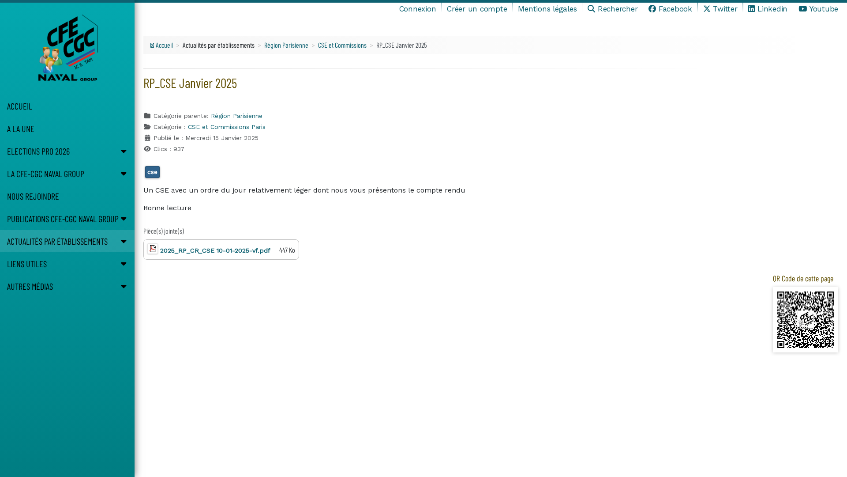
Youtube (824, 8)
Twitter (725, 8)
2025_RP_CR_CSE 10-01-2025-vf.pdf (214, 250)
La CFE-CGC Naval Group (45, 173)
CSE (152, 171)
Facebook (675, 8)
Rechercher (617, 8)
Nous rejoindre (33, 196)
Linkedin (772, 8)
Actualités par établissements (57, 241)
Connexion (417, 8)
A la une (20, 128)
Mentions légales (547, 8)
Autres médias (30, 286)
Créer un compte (477, 8)
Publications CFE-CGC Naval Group (63, 218)
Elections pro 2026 (38, 151)
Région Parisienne (236, 115)
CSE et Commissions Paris (227, 126)
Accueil (19, 106)
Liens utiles (27, 263)
